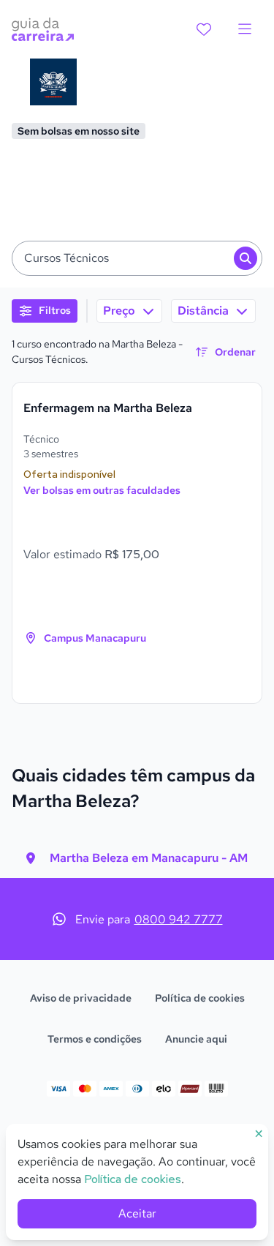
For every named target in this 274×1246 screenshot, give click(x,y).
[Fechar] (251, 401)
